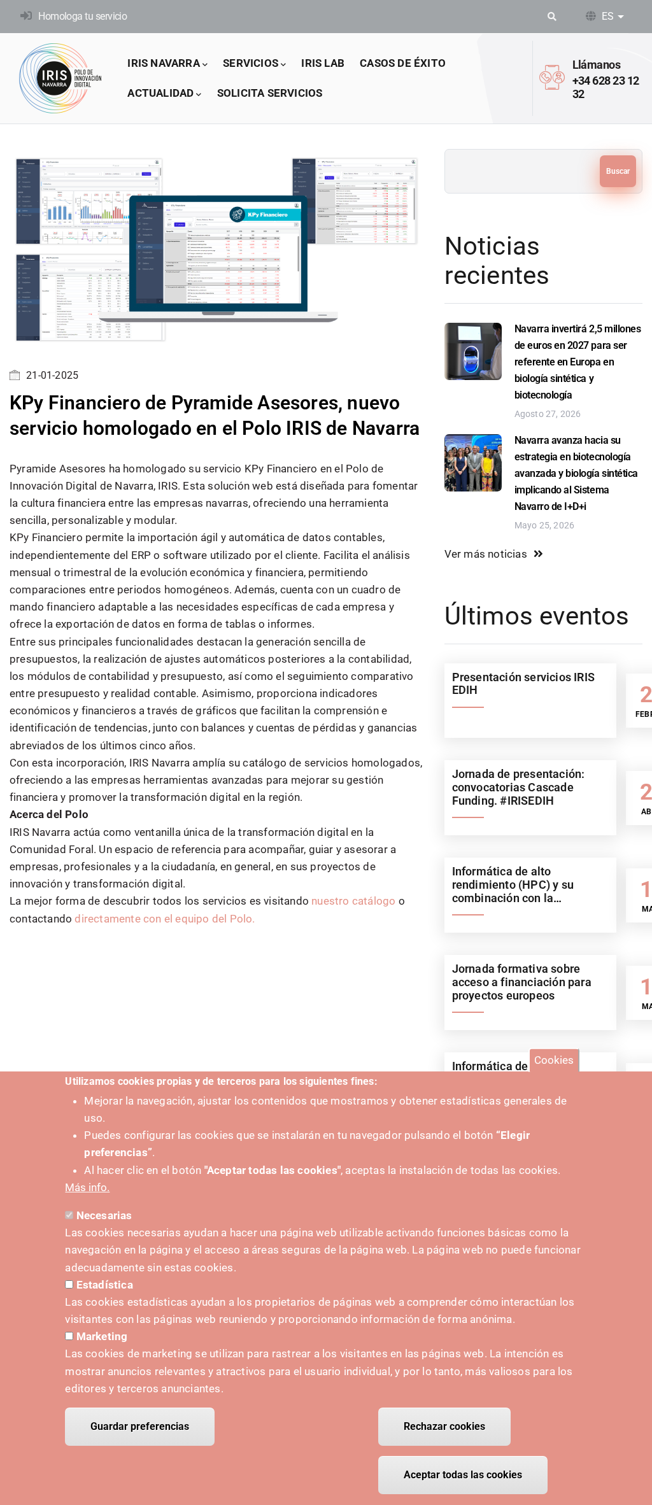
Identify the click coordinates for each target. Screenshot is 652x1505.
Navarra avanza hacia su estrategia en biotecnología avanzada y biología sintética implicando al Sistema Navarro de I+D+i (576, 473)
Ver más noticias (485, 554)
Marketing (102, 1336)
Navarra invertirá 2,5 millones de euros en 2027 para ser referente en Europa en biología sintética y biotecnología (577, 362)
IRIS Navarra (163, 63)
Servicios (250, 63)
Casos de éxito (403, 63)
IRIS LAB (322, 63)
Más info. (87, 1187)
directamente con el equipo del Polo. (164, 918)
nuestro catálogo (353, 900)
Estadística (104, 1284)
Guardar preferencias (139, 1426)
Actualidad (160, 93)
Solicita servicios (270, 93)
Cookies (554, 1060)
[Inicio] (60, 78)
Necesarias (104, 1215)
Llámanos (596, 64)
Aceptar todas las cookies (463, 1475)
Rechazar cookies (444, 1426)
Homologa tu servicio (82, 16)
